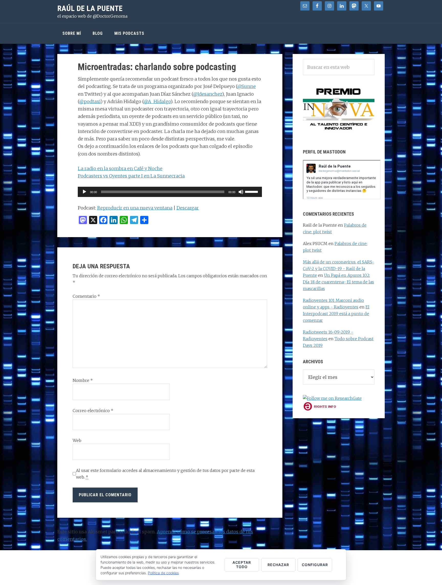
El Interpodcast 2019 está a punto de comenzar (336, 313)
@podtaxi (90, 101)
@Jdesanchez (207, 94)
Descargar (187, 208)
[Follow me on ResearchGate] (332, 398)
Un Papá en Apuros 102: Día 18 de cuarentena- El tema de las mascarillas (338, 282)
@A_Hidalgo (157, 101)
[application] (170, 192)
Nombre (83, 380)
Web (77, 440)
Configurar (315, 564)
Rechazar (278, 564)
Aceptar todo (242, 564)
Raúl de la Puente (90, 8)
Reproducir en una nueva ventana (134, 208)
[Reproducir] (84, 191)
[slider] (252, 191)
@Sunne (246, 86)
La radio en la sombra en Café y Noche (120, 168)
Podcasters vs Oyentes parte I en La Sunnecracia (131, 176)
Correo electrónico (93, 410)
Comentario (86, 296)
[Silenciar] (241, 191)
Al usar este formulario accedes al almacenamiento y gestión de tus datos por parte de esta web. (165, 474)
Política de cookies (163, 573)
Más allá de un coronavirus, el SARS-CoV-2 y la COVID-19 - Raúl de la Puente (338, 268)
